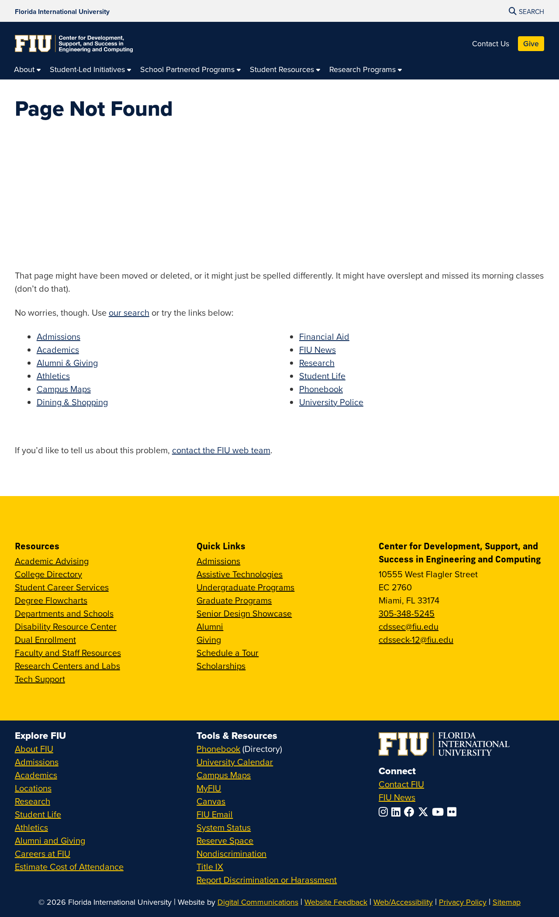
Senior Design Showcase (244, 613)
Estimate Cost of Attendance (69, 866)
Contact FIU (401, 784)
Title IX (210, 866)
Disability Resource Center (66, 626)
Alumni (210, 626)
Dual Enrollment (45, 639)
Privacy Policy (463, 901)
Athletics (53, 375)
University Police (331, 402)
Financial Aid (324, 336)
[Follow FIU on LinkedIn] (397, 811)
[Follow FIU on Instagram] (385, 811)
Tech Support (40, 678)
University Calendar (235, 761)
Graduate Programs (234, 600)
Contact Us (490, 43)
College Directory (48, 574)
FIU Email (215, 814)
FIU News (317, 349)
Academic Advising (52, 561)
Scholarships (221, 665)
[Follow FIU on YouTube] (439, 811)
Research (317, 362)
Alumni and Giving (50, 840)
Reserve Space (225, 840)
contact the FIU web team (221, 450)
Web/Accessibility (403, 901)
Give (531, 43)
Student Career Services (62, 587)
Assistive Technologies (240, 574)
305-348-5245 (407, 613)
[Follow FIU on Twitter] (425, 811)
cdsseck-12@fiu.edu (416, 639)
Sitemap (507, 901)
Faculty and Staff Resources (68, 652)
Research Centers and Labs (67, 665)
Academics (58, 349)
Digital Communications (257, 901)
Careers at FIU (42, 853)
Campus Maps (64, 389)
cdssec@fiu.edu (408, 626)
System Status (224, 827)
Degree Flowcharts (51, 600)
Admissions (58, 336)
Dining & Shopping (72, 402)
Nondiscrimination (231, 853)
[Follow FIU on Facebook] (411, 811)
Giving (209, 639)
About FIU (34, 748)
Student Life (322, 375)
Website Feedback (335, 901)
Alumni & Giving (67, 362)
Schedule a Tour (228, 652)
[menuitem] (27, 69)
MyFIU (209, 788)
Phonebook (321, 389)
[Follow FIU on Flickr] (453, 811)
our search (129, 312)
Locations (33, 788)
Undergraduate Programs (245, 587)
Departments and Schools (64, 613)
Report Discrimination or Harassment (267, 879)
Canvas (211, 801)
